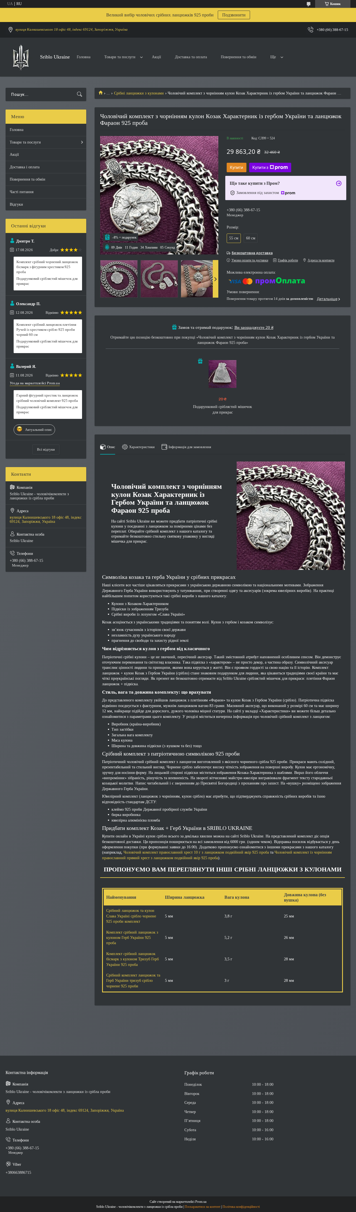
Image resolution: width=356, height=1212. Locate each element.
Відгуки (16, 204)
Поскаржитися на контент (202, 1207)
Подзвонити (234, 15)
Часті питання (21, 192)
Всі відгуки (46, 449)
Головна (83, 57)
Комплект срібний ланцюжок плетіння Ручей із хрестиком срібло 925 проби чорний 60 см (46, 329)
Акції (156, 57)
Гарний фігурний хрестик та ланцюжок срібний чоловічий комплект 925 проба (47, 397)
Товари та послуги (119, 57)
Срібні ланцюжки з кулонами (139, 93)
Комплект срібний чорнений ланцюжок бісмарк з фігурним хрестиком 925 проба (47, 267)
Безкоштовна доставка (252, 253)
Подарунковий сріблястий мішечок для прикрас (47, 281)
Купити (236, 167)
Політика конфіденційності (241, 1207)
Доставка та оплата (191, 57)
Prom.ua (200, 1202)
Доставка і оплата (24, 167)
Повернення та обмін (238, 57)
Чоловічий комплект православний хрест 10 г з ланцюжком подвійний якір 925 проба (196, 852)
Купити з (260, 167)
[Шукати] (79, 94)
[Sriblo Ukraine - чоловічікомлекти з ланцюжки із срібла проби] (21, 57)
